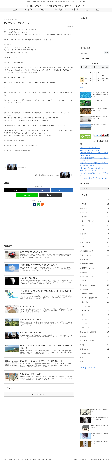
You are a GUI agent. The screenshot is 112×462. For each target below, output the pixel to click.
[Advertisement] (39, 226)
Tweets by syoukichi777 (87, 368)
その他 (7, 182)
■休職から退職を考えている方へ (90, 150)
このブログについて (13, 459)
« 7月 (81, 87)
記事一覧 (44, 459)
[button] (50, 195)
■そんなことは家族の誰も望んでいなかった (93, 178)
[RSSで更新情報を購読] (42, 204)
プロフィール (24, 459)
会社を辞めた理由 (35, 459)
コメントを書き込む (38, 394)
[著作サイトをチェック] (34, 204)
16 (82, 78)
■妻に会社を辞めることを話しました (91, 168)
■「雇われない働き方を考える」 (90, 148)
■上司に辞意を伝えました (88, 170)
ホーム (4, 459)
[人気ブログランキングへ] (105, 135)
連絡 (50, 459)
